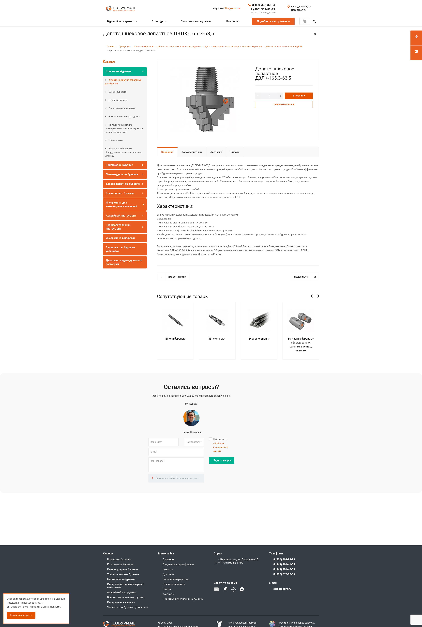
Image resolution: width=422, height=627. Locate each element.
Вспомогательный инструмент (126, 597)
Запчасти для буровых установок (127, 607)
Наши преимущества (175, 579)
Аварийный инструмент (121, 215)
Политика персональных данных (183, 599)
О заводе (157, 21)
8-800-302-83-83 (263, 5)
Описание (167, 152)
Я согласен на (220, 445)
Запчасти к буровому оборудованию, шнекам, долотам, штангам (123, 152)
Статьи (167, 589)
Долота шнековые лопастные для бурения (123, 82)
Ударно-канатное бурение (123, 183)
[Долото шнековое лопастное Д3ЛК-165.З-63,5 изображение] (205, 99)
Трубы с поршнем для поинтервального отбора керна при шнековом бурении (124, 128)
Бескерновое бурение (120, 193)
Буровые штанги (117, 100)
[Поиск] (314, 21)
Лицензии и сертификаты (178, 564)
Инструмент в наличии (120, 238)
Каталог (109, 61)
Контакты (232, 21)
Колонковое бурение (119, 165)
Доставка (216, 152)
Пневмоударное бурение (122, 174)
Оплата (235, 152)
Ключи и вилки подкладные (123, 116)
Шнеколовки (115, 140)
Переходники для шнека (122, 108)
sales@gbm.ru (282, 588)
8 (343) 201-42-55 (284, 569)
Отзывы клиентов (174, 584)
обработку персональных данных (220, 447)
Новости (168, 569)
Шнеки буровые (117, 92)
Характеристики (192, 152)
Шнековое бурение (118, 71)
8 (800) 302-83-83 (263, 9)
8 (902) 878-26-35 (284, 574)
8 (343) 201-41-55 (284, 564)
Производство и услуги (196, 21)
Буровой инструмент (121, 21)
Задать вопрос (222, 460)
